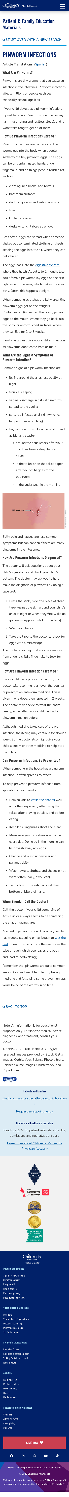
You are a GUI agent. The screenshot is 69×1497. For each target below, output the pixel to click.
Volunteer (7, 1414)
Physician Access (11, 1349)
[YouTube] (45, 1455)
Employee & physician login (16, 1353)
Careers (6, 1392)
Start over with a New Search (34, 40)
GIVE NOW (32, 1443)
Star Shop (7, 1427)
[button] (63, 6)
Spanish (40, 64)
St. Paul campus (11, 1332)
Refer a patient (10, 1362)
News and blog (10, 1388)
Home (11, 1467)
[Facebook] (11, 1455)
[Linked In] (23, 1455)
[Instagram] (34, 1455)
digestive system (47, 265)
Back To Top (16, 1007)
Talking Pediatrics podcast (15, 1358)
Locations (7, 1314)
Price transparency (11, 1293)
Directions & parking (12, 1323)
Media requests (10, 1397)
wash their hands (43, 800)
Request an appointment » (34, 1111)
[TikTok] (57, 1455)
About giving (9, 1423)
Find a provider (10, 1288)
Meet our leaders (11, 1384)
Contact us (55, 1467)
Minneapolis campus (13, 1327)
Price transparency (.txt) (14, 1297)
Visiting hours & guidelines (16, 1318)
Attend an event (10, 1418)
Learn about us (10, 1379)
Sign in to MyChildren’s (14, 1275)
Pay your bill (9, 1284)
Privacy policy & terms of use (31, 1467)
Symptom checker (11, 1279)
